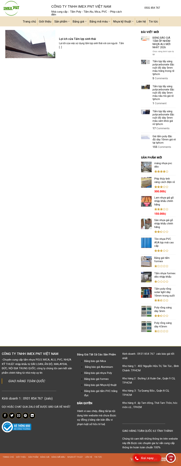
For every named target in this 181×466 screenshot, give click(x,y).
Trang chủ (29, 21)
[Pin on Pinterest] (25, 415)
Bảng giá (78, 21)
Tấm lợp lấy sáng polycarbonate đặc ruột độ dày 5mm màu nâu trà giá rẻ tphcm (163, 93)
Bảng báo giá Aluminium (99, 367)
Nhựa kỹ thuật (122, 21)
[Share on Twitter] (12, 415)
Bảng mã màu (99, 21)
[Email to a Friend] (19, 415)
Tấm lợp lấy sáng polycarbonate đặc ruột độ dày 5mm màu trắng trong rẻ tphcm (163, 68)
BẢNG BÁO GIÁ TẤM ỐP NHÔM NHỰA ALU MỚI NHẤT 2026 (161, 42)
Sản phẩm (60, 21)
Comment (160, 103)
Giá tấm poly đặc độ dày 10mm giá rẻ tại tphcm (164, 139)
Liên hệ (141, 21)
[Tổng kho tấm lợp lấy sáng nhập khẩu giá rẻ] (24, 8)
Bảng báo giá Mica (95, 361)
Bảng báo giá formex (96, 379)
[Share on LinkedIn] (32, 415)
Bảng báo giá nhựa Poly (98, 373)
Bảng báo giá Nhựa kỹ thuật (100, 385)
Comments (160, 78)
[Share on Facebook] (5, 415)
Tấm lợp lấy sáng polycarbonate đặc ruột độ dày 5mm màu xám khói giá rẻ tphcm (163, 118)
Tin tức (153, 21)
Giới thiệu (45, 21)
